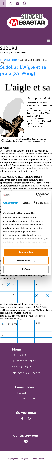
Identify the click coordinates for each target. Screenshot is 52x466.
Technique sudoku (8, 59)
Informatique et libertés (26, 373)
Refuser (26, 269)
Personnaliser (24, 260)
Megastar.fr (21, 392)
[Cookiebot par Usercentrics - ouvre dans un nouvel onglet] (37, 195)
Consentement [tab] (10, 203)
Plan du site (19, 355)
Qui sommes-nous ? (24, 361)
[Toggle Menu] (48, 40)
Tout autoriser (26, 252)
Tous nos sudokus (26, 398)
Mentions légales (22, 367)
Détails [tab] (26, 203)
